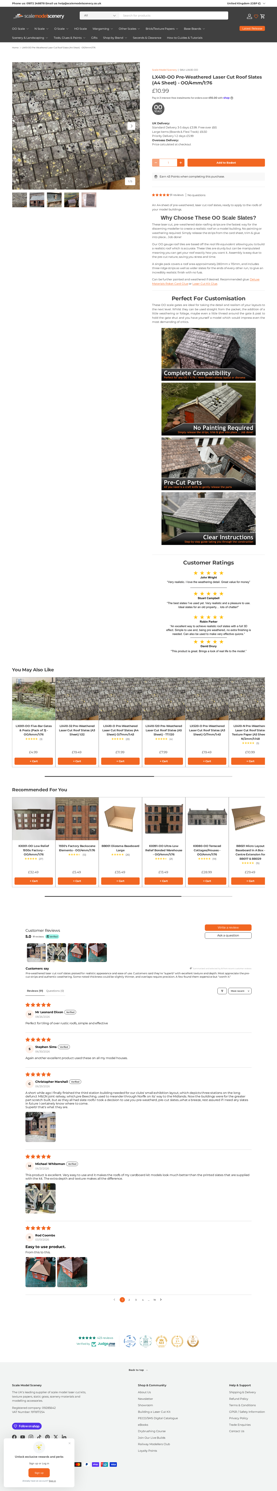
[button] (263, 16)
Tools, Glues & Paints (68, 37)
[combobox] (154, 15)
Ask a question (228, 935)
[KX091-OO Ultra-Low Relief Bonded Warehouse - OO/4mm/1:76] (163, 818)
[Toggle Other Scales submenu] (138, 29)
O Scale (59, 28)
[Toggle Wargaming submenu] (111, 29)
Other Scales (127, 28)
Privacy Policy (238, 1418)
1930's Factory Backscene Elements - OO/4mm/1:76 (77, 848)
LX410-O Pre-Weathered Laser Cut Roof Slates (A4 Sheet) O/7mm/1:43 (120, 730)
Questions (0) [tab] (55, 990)
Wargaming (101, 28)
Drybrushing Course (151, 1431)
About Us (144, 1392)
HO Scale (80, 28)
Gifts (94, 37)
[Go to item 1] (36, 952)
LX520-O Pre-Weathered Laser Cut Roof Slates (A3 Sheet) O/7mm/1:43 (207, 730)
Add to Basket (226, 162)
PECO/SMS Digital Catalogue (158, 1418)
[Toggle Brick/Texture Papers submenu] (177, 29)
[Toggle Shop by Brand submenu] (126, 38)
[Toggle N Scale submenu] (47, 29)
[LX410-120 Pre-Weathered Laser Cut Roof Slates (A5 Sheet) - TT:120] (163, 698)
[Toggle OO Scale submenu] (27, 29)
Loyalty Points (147, 1450)
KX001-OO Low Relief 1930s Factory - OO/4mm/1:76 (33, 850)
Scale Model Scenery (164, 69)
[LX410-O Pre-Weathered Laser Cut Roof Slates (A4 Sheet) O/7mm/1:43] (120, 698)
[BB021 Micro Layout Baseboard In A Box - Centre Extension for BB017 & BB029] (250, 818)
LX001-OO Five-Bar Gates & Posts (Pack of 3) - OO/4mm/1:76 (34, 730)
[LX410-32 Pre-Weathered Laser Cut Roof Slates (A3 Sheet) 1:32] (77, 698)
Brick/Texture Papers (160, 28)
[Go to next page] (162, 1299)
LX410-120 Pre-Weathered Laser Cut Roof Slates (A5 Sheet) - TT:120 (163, 730)
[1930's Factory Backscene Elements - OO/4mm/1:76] (77, 818)
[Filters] (222, 991)
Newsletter (145, 1399)
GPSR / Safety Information (247, 1412)
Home (15, 48)
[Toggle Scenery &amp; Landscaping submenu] (46, 38)
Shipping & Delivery (242, 1392)
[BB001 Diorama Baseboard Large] (120, 818)
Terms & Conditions (242, 1405)
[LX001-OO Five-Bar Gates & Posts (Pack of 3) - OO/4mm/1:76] (33, 698)
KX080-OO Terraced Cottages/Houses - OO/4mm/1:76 (207, 850)
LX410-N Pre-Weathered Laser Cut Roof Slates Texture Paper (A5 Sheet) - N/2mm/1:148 (250, 732)
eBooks (143, 1425)
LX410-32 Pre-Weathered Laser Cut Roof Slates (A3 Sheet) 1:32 (77, 730)
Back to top (137, 1369)
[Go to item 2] (56, 952)
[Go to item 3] (77, 952)
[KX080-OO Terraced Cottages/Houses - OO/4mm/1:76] (207, 818)
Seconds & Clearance (147, 37)
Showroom (145, 1405)
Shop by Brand (113, 37)
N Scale (39, 28)
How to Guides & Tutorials (184, 37)
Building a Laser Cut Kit (154, 1412)
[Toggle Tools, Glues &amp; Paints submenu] (84, 38)
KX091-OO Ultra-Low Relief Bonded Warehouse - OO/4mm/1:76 (163, 850)
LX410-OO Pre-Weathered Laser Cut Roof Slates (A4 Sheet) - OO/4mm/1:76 (59, 48)
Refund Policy (238, 1399)
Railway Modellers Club (154, 1444)
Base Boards (192, 28)
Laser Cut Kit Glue (204, 283)
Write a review (228, 927)
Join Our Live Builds (151, 1437)
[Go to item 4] (97, 952)
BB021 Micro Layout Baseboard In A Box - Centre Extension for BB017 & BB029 (250, 852)
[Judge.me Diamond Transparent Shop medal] (130, 1341)
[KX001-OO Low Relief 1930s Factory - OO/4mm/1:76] (33, 818)
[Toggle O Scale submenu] (67, 29)
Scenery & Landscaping (28, 37)
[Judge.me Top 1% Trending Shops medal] (177, 1341)
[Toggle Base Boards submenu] (203, 29)
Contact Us (236, 1431)
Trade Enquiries (240, 1425)
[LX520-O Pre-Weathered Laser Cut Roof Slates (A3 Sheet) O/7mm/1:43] (207, 698)
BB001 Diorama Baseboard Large (120, 848)
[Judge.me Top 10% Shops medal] (193, 1341)
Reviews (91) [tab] (35, 990)
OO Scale (18, 28)
